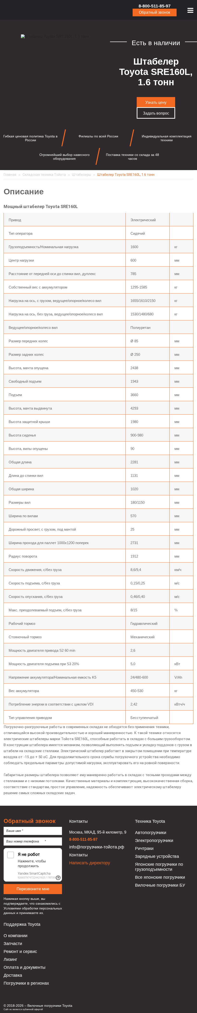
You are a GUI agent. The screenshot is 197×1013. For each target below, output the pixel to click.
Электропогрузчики (154, 840)
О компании (15, 935)
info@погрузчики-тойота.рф (96, 847)
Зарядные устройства (157, 856)
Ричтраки (144, 848)
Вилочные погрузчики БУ (160, 885)
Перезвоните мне (33, 889)
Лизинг (10, 959)
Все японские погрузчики (160, 877)
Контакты (78, 855)
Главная (10, 175)
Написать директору (89, 862)
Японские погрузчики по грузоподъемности (159, 867)
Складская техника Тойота (44, 175)
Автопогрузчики (150, 832)
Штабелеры (81, 175)
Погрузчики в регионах (26, 983)
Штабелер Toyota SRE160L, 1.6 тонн (125, 175)
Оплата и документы (24, 967)
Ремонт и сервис (20, 951)
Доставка (13, 975)
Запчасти (13, 943)
